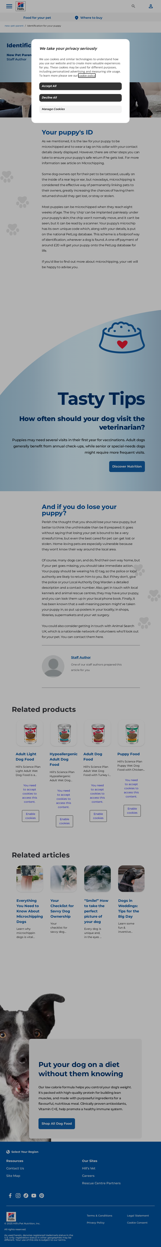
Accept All (49, 86)
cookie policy (87, 75)
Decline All (49, 97)
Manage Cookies (53, 109)
